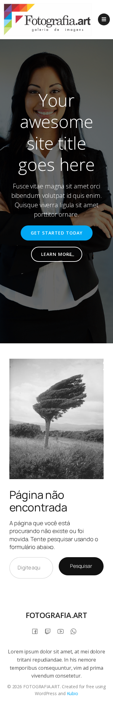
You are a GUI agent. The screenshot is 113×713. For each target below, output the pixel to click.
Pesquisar (81, 565)
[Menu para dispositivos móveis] (104, 19)
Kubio (72, 693)
